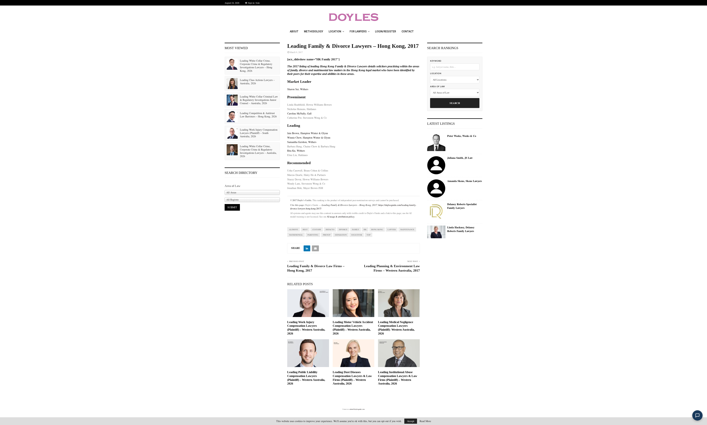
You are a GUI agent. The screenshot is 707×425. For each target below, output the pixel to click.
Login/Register (385, 31)
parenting (312, 234)
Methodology (313, 31)
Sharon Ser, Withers (297, 89)
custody (316, 229)
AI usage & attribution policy (340, 216)
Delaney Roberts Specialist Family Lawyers (462, 206)
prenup (326, 234)
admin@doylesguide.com (357, 409)
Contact (408, 31)
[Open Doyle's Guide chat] (697, 415)
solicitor (356, 234)
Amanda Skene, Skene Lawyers (464, 181)
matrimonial (296, 234)
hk (365, 229)
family (355, 229)
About (294, 31)
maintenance (407, 229)
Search (455, 103)
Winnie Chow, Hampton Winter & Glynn (308, 137)
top (368, 234)
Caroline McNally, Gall (299, 113)
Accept (410, 421)
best (305, 229)
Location (335, 31)
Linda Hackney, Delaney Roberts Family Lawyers (460, 229)
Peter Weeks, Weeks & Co (461, 136)
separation (341, 234)
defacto (330, 229)
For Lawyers (358, 31)
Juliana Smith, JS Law (460, 158)
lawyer (392, 229)
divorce (343, 229)
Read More (425, 421)
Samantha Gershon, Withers (301, 142)
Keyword (435, 61)
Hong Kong (377, 229)
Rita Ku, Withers (296, 150)
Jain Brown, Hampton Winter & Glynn (307, 133)
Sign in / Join (253, 2)
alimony (293, 229)
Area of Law (437, 87)
